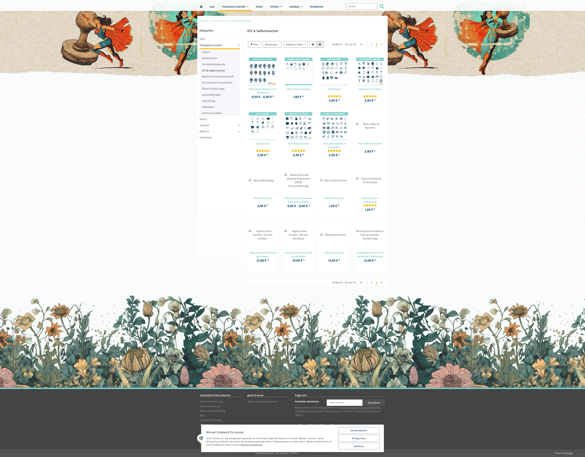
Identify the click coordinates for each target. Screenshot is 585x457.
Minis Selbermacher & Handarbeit (334, 145)
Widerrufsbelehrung (211, 401)
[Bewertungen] (334, 96)
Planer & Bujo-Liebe (213, 88)
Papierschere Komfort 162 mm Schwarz (262, 254)
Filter (256, 44)
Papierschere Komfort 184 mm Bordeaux (298, 254)
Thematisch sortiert (211, 45)
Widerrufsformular (210, 406)
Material (204, 131)
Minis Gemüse (262, 143)
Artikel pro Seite (294, 44)
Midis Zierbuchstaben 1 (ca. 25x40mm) (263, 90)
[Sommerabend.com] (201, 6)
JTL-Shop (569, 453)
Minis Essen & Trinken (370, 89)
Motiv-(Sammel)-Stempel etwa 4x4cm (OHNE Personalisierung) (298, 200)
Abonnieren (374, 402)
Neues (203, 119)
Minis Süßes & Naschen (370, 143)
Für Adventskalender (214, 64)
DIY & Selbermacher (213, 70)
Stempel (204, 125)
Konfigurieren (359, 438)
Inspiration (206, 137)
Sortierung (270, 44)
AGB (202, 415)
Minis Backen (334, 89)
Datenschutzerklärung (212, 410)
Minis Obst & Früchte (298, 143)
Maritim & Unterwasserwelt (218, 76)
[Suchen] (381, 6)
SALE (202, 39)
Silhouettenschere (334, 252)
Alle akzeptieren (359, 430)
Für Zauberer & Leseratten (217, 82)
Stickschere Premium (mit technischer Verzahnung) (370, 254)
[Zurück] (361, 44)
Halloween (208, 107)
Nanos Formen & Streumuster (370, 200)
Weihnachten (209, 58)
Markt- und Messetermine (262, 401)
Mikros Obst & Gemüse (298, 89)
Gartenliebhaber (211, 94)
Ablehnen (359, 446)
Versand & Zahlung (211, 420)
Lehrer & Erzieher (212, 113)
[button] (312, 44)
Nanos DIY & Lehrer (334, 198)
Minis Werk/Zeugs (263, 198)
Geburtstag (208, 101)
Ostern (206, 52)
